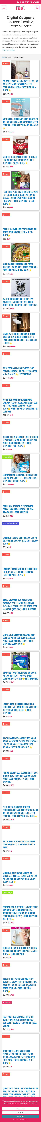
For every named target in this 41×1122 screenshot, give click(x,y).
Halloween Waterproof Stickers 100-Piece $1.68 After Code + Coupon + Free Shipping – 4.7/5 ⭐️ (20, 573)
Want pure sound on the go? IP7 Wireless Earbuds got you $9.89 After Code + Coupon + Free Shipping (20, 303)
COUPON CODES (8, 50)
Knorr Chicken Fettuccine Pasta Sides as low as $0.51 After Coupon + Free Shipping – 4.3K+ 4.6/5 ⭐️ (20, 269)
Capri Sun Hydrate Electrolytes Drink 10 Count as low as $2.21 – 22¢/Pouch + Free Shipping (18, 511)
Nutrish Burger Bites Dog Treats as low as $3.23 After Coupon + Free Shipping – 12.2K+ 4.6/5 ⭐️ (20, 161)
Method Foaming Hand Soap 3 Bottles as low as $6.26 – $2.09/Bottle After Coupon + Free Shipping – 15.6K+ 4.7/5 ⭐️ (20, 125)
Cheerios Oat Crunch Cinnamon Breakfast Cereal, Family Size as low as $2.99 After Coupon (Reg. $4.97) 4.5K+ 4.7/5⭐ (20, 879)
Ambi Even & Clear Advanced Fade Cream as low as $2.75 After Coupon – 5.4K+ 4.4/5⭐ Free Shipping (20, 373)
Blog (19, 2)
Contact (25, 2)
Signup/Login (34, 2)
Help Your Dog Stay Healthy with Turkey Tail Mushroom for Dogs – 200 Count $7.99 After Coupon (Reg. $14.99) (20, 1022)
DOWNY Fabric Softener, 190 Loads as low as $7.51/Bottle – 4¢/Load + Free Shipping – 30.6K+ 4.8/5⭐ (20, 479)
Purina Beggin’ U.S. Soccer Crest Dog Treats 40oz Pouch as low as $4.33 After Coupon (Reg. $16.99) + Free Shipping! (20, 778)
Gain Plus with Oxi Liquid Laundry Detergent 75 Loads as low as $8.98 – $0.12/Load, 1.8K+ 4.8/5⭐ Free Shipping (20, 710)
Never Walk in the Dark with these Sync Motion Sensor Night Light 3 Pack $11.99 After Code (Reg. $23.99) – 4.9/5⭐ (20, 340)
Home (4, 57)
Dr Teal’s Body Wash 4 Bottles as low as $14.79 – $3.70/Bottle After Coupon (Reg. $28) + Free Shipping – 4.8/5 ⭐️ (20, 87)
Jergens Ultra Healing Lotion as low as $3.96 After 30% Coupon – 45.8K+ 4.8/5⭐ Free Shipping (20, 952)
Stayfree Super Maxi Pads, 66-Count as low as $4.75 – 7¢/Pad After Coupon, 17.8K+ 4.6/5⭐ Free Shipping (20, 677)
